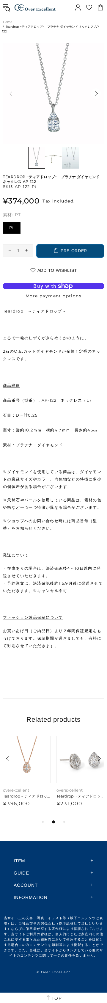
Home (7, 22)
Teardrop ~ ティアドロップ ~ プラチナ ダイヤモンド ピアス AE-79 (80, 796)
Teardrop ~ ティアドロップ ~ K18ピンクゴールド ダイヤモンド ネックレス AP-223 (27, 796)
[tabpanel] (27, 777)
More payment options (53, 296)
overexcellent (35, 7)
